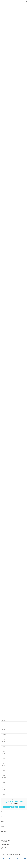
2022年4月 (4, 765)
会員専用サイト (4, 831)
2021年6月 (4, 784)
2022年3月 (4, 768)
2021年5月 (4, 787)
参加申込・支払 (4, 823)
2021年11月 (4, 775)
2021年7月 (4, 782)
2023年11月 (4, 734)
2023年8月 (4, 741)
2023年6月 (4, 744)
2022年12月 (4, 756)
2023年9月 (4, 739)
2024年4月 (4, 725)
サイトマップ (3, 834)
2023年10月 (4, 737)
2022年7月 (4, 758)
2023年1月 (4, 753)
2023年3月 (4, 749)
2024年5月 (4, 722)
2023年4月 (4, 746)
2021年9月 (4, 780)
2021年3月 (4, 792)
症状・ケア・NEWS (4, 813)
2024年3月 (4, 727)
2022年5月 (4, 763)
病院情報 (2, 821)
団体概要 (2, 826)
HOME (2, 811)
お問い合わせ (18, 859)
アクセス (9, 859)
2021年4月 (4, 789)
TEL (24, 859)
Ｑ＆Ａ (2, 816)
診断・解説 (3, 818)
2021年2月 (4, 794)
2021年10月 (4, 777)
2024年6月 (4, 720)
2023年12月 (4, 732)
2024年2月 (4, 729)
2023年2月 (4, 751)
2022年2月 (4, 770)
